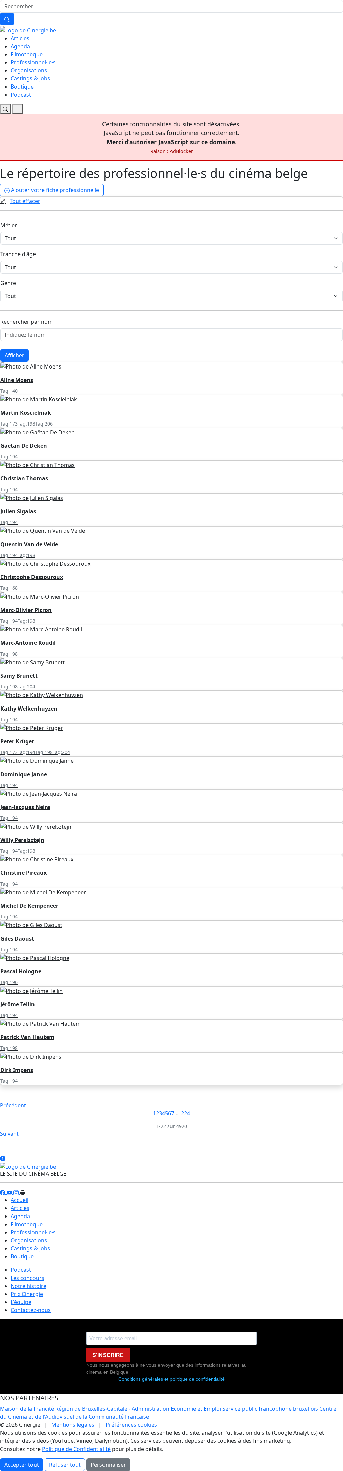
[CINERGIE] (28, 29)
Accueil (19, 1200)
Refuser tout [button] (65, 1464)
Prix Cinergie (27, 1294)
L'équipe (21, 1302)
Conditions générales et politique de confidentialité (171, 1379)
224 (185, 1113)
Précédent (13, 1105)
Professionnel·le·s (33, 62)
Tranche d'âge (18, 254)
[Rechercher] (7, 19)
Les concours (27, 1278)
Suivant (9, 1133)
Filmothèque (27, 54)
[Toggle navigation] (5, 109)
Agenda (20, 46)
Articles (20, 38)
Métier (8, 225)
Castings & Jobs (30, 78)
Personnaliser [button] (108, 1464)
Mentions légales (72, 1424)
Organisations (29, 70)
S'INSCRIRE (108, 1355)
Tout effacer (25, 201)
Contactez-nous (31, 1310)
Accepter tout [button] (21, 1464)
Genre (8, 283)
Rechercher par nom (26, 321)
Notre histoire (28, 1286)
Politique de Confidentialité (76, 1449)
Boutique (22, 86)
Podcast (21, 94)
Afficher (14, 355)
